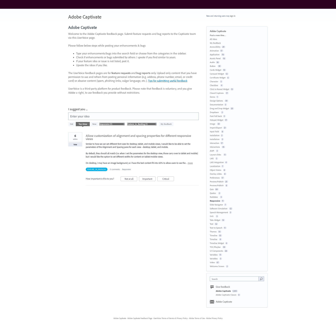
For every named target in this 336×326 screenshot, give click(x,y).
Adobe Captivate (223, 291)
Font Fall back (216, 116)
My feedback (166, 124)
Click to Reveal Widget (219, 89)
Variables (214, 254)
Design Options (216, 100)
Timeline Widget (217, 243)
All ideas (213, 39)
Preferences (215, 177)
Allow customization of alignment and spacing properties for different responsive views (138, 137)
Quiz (212, 189)
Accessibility (215, 46)
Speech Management (219, 212)
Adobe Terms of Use (197, 318)
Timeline (213, 235)
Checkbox (214, 85)
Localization (215, 166)
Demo (212, 97)
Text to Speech (216, 227)
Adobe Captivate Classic (226, 294)
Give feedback (223, 286)
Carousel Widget (217, 73)
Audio (212, 62)
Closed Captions (217, 93)
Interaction (214, 143)
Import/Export (216, 127)
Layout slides (216, 154)
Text (211, 224)
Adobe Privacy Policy (214, 318)
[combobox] (235, 279)
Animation (214, 50)
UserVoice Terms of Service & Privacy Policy (170, 318)
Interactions (215, 147)
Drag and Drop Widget (219, 108)
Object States (216, 170)
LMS (212, 158)
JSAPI (212, 150)
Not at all (131, 179)
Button (213, 66)
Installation (214, 135)
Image (213, 123)
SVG (212, 216)
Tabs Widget (215, 220)
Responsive (126, 169)
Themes (213, 231)
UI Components (216, 251)
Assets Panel (215, 58)
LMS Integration (217, 162)
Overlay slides (216, 174)
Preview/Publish (216, 181)
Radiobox (214, 197)
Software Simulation (219, 208)
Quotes (213, 193)
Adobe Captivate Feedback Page (139, 318)
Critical (168, 179)
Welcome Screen (217, 266)
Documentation (216, 104)
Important (149, 179)
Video (212, 262)
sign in (232, 16)
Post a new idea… (218, 35)
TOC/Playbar (215, 247)
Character (214, 81)
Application (215, 54)
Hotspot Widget (216, 120)
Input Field (215, 131)
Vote (75, 144)
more (190, 163)
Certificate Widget (218, 77)
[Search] (261, 278)
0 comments (115, 169)
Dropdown (215, 112)
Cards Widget (215, 70)
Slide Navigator (216, 204)
